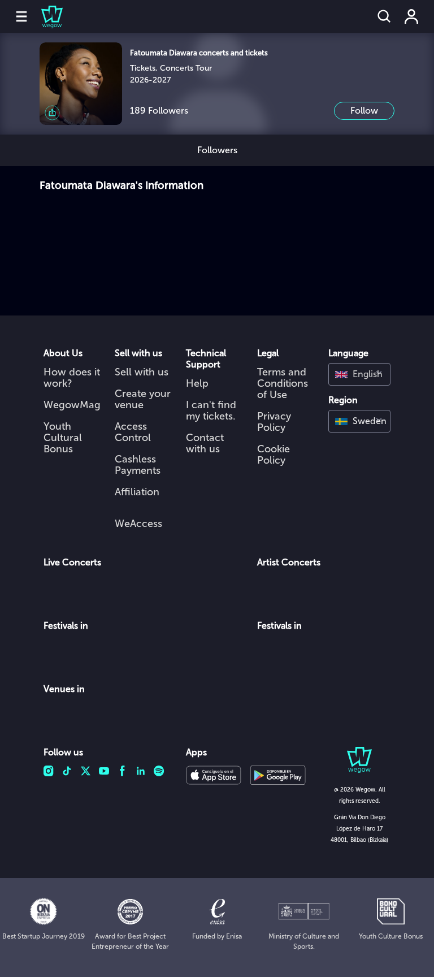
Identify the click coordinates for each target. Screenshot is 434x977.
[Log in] (411, 16)
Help (197, 383)
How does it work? (72, 377)
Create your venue (143, 399)
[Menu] (21, 16)
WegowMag (72, 404)
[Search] (384, 16)
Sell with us (141, 372)
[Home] (45, 16)
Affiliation (137, 492)
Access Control (133, 432)
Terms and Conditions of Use (282, 383)
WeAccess (138, 523)
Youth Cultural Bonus (63, 438)
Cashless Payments (137, 464)
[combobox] (359, 374)
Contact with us (205, 443)
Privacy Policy (274, 421)
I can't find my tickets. (211, 410)
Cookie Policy (273, 454)
